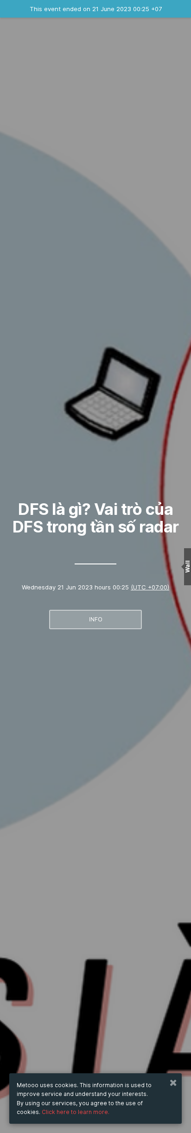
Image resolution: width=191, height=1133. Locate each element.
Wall (187, 566)
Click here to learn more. (75, 1111)
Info (95, 619)
